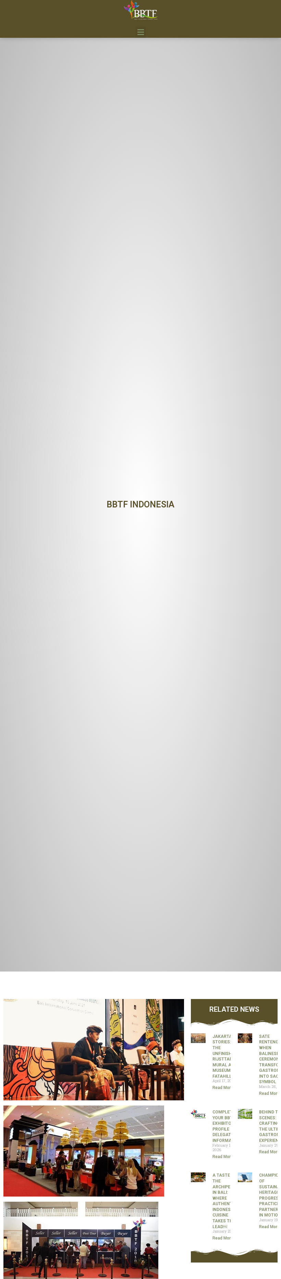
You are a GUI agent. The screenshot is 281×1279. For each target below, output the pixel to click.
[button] (140, 32)
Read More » (224, 1087)
